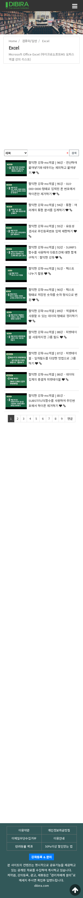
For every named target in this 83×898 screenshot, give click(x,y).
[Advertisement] (41, 107)
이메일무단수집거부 (24, 838)
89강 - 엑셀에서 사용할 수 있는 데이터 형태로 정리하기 (53, 313)
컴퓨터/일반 (29, 41)
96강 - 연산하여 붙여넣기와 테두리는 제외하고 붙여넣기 (53, 167)
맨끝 (70, 418)
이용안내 (59, 838)
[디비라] (17, 5)
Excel (45, 41)
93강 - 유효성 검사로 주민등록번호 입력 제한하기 (51, 228)
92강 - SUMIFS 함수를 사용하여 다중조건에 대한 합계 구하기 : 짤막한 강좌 (53, 252)
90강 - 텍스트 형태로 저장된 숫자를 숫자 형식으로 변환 (53, 294)
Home (13, 41)
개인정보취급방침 (59, 830)
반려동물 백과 (24, 846)
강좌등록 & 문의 (41, 857)
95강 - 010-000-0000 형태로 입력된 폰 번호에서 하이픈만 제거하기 (52, 188)
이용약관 (24, 830)
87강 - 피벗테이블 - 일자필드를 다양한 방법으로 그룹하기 (53, 358)
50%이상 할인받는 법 (59, 846)
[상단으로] (75, 890)
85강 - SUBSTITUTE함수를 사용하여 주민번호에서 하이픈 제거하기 (52, 400)
